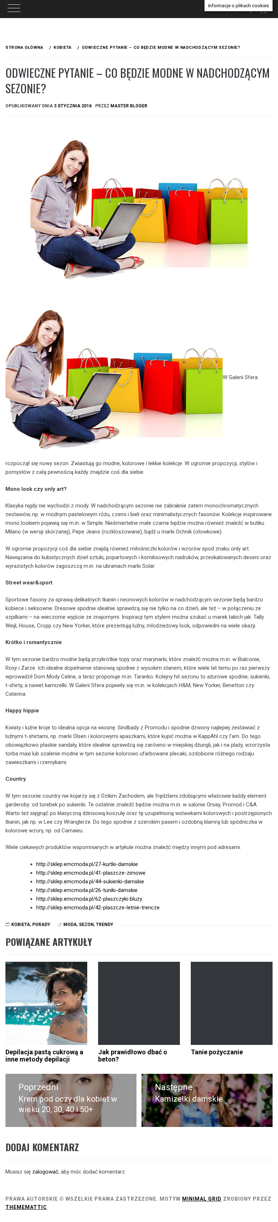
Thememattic (26, 1207)
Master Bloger (128, 105)
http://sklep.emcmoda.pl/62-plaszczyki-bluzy (89, 899)
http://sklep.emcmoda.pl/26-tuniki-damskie (87, 890)
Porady (41, 924)
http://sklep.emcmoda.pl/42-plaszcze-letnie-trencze (98, 907)
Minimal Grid (202, 1199)
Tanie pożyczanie (217, 1052)
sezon (86, 924)
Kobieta (20, 924)
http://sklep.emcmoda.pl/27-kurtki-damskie (87, 864)
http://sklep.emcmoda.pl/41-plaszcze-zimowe (91, 873)
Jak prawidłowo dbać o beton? (132, 1055)
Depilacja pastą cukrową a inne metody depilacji (44, 1055)
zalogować (45, 1172)
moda (70, 924)
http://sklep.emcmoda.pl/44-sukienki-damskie (90, 881)
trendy (104, 924)
